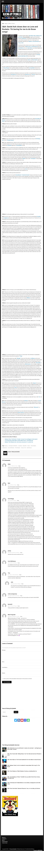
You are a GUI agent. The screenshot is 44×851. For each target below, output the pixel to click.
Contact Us (4, 838)
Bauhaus (6, 445)
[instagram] (25, 720)
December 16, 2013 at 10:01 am (13, 595)
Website (3, 673)
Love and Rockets (35, 41)
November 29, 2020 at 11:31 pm (13, 616)
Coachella (39, 216)
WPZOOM (40, 850)
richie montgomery (12, 593)
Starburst (26, 400)
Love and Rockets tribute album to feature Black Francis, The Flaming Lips (19, 440)
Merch (3, 840)
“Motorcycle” (36, 407)
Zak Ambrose (13, 74)
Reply (18, 484)
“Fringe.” (21, 356)
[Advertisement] (22, 696)
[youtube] (22, 720)
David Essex (27, 74)
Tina (9, 573)
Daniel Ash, (24, 38)
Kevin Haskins (35, 59)
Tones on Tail (23, 447)
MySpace (28, 297)
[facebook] (18, 720)
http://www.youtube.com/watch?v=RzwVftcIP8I (30, 597)
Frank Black (9, 145)
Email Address (4, 667)
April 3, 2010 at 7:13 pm (12, 484)
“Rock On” (33, 74)
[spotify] (28, 720)
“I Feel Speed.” (33, 158)
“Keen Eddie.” (38, 362)
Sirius (3, 121)
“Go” (39, 396)
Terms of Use (4, 842)
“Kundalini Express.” (10, 140)
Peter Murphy (17, 447)
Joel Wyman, (32, 358)
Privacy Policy (5, 841)
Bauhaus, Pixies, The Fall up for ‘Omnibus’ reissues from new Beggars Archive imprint (21, 439)
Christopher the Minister (13, 445)
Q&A (3, 23)
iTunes (15, 387)
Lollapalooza (6, 217)
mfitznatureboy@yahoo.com (13, 635)
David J (29, 59)
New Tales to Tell (24, 56)
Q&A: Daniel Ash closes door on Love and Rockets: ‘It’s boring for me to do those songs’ (20, 29)
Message (3, 650)
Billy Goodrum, (28, 364)
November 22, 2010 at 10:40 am (13, 552)
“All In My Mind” (19, 145)
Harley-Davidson (21, 412)
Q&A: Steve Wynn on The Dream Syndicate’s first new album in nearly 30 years (24, 759)
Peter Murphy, (6, 67)
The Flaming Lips (34, 46)
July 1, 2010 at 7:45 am (12, 500)
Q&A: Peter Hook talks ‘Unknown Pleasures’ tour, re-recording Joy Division (23, 788)
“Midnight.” (19, 358)
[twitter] (15, 720)
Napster (34, 383)
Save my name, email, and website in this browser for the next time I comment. (17, 678)
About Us (4, 837)
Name (3, 661)
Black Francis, (28, 46)
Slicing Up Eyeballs (16, 451)
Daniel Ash (25, 445)
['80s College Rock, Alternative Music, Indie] (20, 11)
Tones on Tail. (20, 42)
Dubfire (24, 158)
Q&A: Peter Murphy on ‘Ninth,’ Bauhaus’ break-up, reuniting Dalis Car (22, 771)
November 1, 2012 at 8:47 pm (13, 574)
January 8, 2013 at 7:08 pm (16, 583)
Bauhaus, (30, 41)
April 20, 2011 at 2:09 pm (12, 562)
